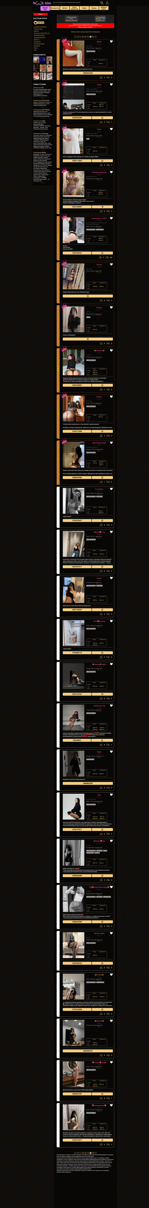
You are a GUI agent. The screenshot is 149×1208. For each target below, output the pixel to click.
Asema (99, 308)
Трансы (84, 8)
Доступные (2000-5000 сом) (42, 33)
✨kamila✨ (99, 1021)
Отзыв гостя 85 (38, 88)
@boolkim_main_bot (71, 20)
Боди (99, 578)
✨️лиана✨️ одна (99, 664)
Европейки (37, 45)
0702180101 (77, 253)
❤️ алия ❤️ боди (99, 1062)
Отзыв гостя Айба (39, 121)
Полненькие (37, 41)
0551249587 (77, 207)
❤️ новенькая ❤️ (99, 1105)
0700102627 (77, 520)
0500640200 (77, 876)
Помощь (94, 8)
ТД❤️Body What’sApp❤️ (99, 887)
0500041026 (88, 73)
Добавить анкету (104, 8)
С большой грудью (39, 43)
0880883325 (88, 783)
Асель (99, 265)
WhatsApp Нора (99, 443)
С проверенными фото (40, 26)
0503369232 (77, 963)
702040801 (77, 740)
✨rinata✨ (99, 975)
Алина (99, 397)
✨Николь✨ (99, 351)
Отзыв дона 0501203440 (41, 110)
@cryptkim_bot (100, 20)
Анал (35, 50)
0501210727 (77, 694)
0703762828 (77, 1009)
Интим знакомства (74, 8)
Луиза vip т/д (99, 706)
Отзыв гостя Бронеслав (41, 100)
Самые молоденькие (39, 37)
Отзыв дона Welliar (39, 152)
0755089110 (77, 653)
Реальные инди (38, 29)
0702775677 (77, 1140)
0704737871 (77, 829)
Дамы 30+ (36, 39)
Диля (99, 42)
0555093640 (77, 118)
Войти (40, 14)
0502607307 (77, 1094)
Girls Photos (73, 53)
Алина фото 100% (99, 218)
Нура (99, 752)
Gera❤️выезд (99, 621)
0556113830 (77, 161)
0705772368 (77, 431)
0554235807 (77, 385)
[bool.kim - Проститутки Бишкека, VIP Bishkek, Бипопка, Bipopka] (42, 5)
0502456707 (88, 1051)
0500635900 (77, 922)
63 (111, 257)
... (80, 36)
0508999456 (77, 477)
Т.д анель (99, 489)
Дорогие (36, 31)
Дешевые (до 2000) (39, 35)
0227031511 (77, 567)
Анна (99, 85)
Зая (99, 795)
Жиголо (64, 8)
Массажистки (55, 8)
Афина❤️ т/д (99, 532)
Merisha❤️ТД (99, 841)
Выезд (35, 48)
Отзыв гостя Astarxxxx (40, 133)
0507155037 (77, 610)
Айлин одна (99, 933)
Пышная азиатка (99, 172)
